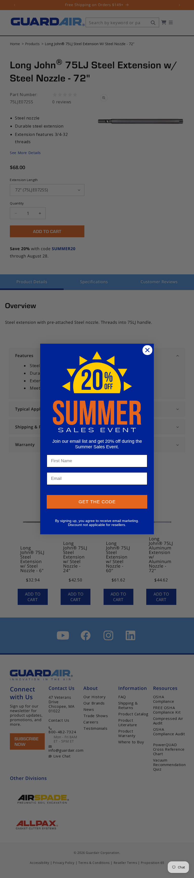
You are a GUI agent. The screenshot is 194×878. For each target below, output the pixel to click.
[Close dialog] (147, 350)
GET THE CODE (97, 501)
